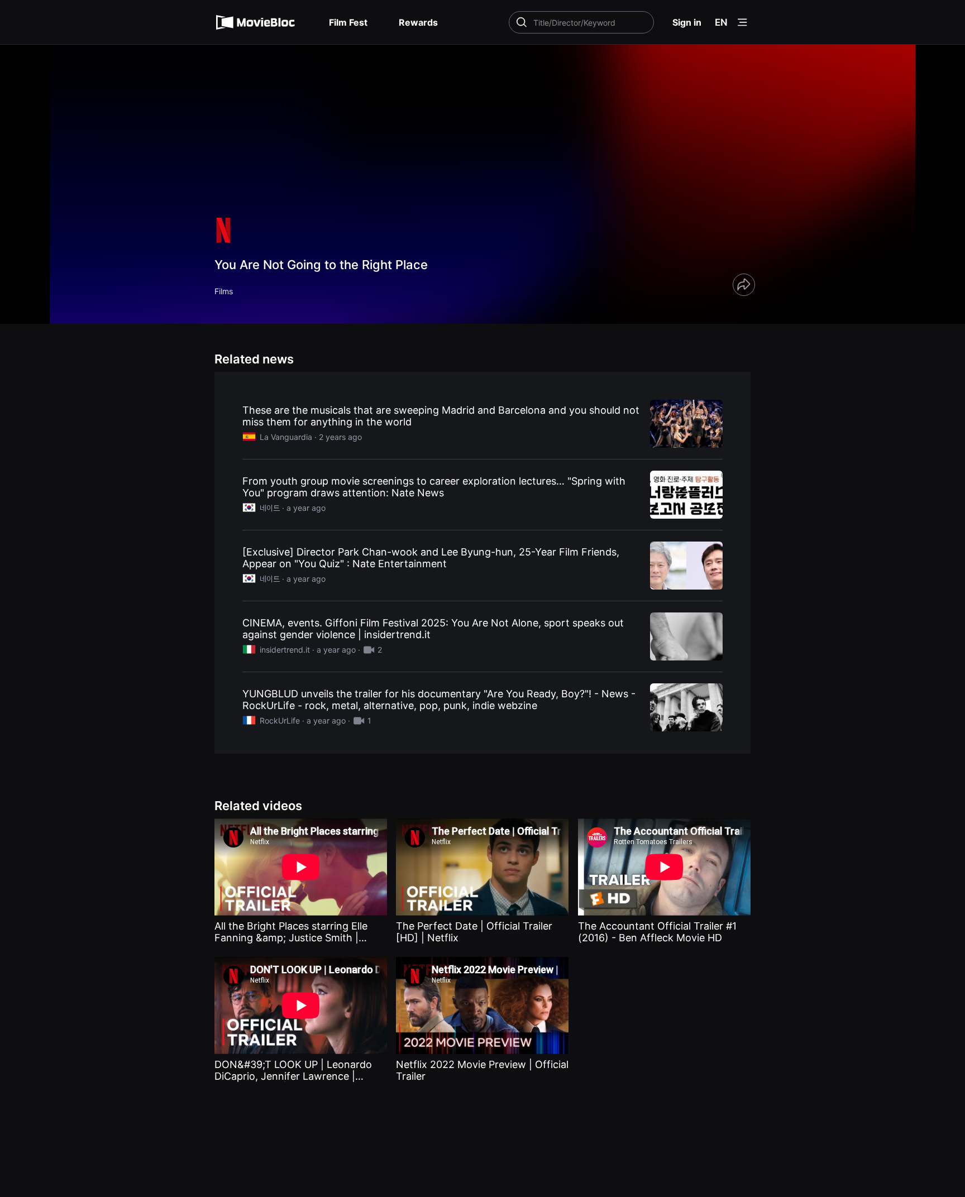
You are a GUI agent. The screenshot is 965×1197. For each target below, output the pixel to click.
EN (721, 22)
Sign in (686, 22)
